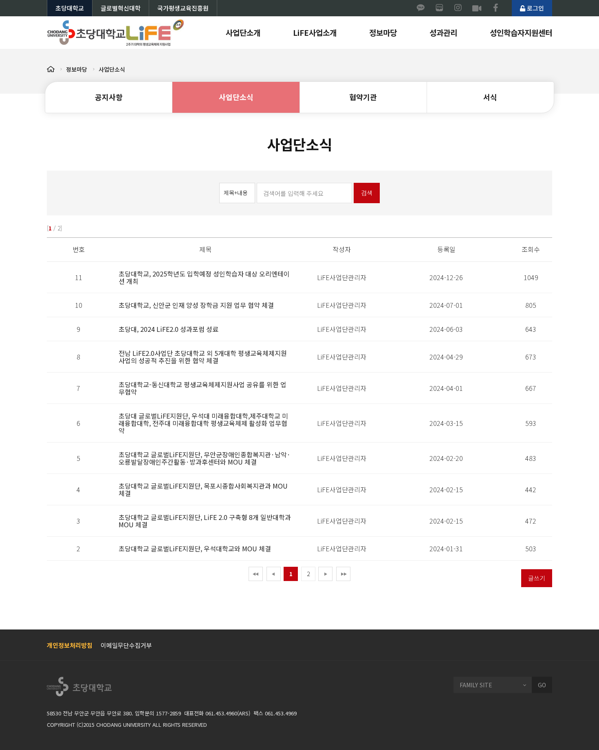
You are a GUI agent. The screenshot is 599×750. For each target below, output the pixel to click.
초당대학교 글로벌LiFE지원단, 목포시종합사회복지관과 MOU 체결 (203, 489)
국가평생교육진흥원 (183, 8)
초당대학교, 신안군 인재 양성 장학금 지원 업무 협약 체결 (196, 305)
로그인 (534, 8)
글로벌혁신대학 (121, 8)
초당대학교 (69, 8)
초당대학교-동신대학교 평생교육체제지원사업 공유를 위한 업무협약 (202, 388)
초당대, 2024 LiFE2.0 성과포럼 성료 (168, 329)
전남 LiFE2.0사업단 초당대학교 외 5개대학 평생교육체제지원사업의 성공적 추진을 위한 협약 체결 (203, 356)
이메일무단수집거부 (126, 645)
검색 (366, 193)
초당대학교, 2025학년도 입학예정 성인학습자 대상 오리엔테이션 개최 (204, 277)
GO (542, 685)
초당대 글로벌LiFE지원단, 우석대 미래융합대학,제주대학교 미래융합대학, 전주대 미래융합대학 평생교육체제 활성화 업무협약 (203, 423)
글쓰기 (536, 578)
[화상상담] (477, 8)
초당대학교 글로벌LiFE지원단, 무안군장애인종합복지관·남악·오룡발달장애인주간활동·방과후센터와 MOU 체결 (205, 458)
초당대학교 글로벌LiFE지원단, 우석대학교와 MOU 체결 (195, 548)
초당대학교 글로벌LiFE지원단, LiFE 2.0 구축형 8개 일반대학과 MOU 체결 (205, 520)
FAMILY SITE (476, 685)
